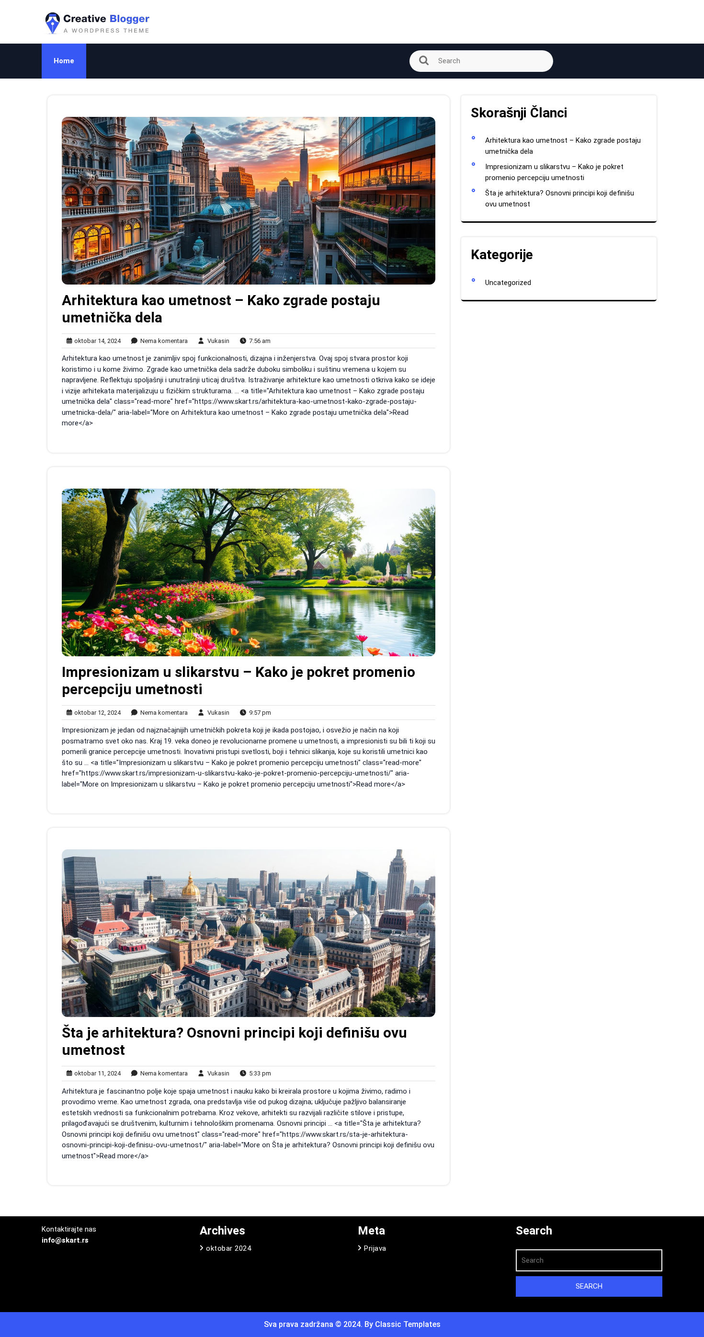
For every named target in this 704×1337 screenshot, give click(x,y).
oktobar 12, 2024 (96, 713)
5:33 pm (258, 1073)
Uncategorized (508, 282)
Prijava (375, 1248)
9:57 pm (258, 713)
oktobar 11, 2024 (96, 1073)
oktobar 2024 (228, 1248)
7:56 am (258, 341)
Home (64, 61)
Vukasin (216, 340)
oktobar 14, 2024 (96, 341)
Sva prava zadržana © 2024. (314, 1324)
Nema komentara (162, 341)
